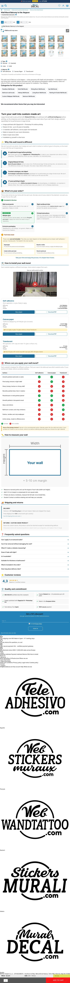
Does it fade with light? (9, 552)
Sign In (35, 628)
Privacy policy (17, 662)
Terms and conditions (6, 662)
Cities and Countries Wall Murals (20, 10)
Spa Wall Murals (52, 89)
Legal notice (25, 662)
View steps (18, 312)
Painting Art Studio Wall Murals (58, 92)
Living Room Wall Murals (39, 92)
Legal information (6, 661)
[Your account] (63, 5)
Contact (3, 665)
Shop (2, 653)
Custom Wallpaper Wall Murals (10, 96)
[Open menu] (3, 6)
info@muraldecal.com (6, 666)
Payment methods (16, 654)
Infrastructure (15, 658)
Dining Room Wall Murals (38, 89)
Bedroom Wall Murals (29, 96)
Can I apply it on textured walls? (12, 540)
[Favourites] (59, 5)
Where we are (23, 658)
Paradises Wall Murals (8, 89)
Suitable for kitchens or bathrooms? (13, 560)
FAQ (28, 654)
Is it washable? (6, 556)
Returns (24, 654)
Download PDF (52, 312)
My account (16, 666)
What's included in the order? (11, 565)
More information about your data (8, 633)
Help (22, 666)
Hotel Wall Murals (23, 89)
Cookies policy (34, 662)
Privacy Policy (38, 624)
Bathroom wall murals (8, 92)
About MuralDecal (5, 658)
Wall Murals (7, 10)
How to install (34, 654)
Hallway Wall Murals (23, 92)
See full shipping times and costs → (12, 516)
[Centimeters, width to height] (16, 15)
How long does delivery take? (11, 569)
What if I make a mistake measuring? (13, 548)
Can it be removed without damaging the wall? (16, 544)
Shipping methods (5, 654)
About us (3, 657)
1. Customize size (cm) (8, 14)
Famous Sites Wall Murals (36, 10)
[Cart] (67, 5)
